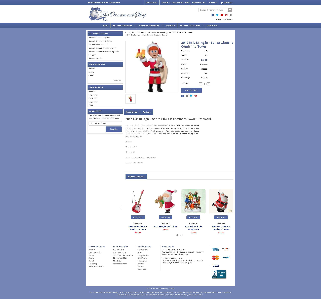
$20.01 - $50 (93, 98)
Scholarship (93, 264)
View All (117, 80)
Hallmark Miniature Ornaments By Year (103, 48)
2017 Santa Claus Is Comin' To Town (138, 227)
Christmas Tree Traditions (173, 250)
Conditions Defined (120, 264)
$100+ (91, 105)
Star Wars (141, 266)
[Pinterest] (195, 96)
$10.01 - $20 (93, 95)
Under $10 (92, 91)
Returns (91, 258)
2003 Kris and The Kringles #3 (193, 227)
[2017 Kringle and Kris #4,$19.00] (165, 201)
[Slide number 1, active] (177, 235)
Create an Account (180, 2)
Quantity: (184, 83)
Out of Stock (138, 217)
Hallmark (92, 68)
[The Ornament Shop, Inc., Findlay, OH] (219, 274)
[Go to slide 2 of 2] (120, 207)
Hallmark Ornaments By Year (99, 37)
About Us (92, 250)
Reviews (147, 112)
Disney (140, 252)
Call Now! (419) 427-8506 (104, 2)
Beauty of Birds (143, 250)
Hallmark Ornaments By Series (100, 41)
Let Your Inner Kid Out (172, 258)
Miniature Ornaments (149, 25)
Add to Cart (165, 217)
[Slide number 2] (181, 235)
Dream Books (142, 269)
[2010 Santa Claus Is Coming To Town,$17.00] (221, 201)
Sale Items (170, 25)
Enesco (91, 72)
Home (105, 25)
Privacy (91, 255)
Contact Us (212, 25)
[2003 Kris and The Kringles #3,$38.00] (193, 201)
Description (131, 112)
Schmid (91, 75)
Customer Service (95, 252)
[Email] (187, 96)
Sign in (165, 2)
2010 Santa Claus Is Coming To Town (221, 227)
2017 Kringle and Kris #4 (165, 226)
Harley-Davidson (143, 255)
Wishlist (213, 2)
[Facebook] (182, 96)
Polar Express (142, 261)
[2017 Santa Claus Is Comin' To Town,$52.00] (138, 201)
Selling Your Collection (97, 266)
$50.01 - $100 (93, 102)
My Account (151, 2)
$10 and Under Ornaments (99, 44)
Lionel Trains (142, 258)
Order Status (198, 2)
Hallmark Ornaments (122, 25)
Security (92, 261)
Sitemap (171, 288)
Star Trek (141, 264)
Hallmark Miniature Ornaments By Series (104, 51)
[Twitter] (191, 96)
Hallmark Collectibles (189, 25)
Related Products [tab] (136, 176)
